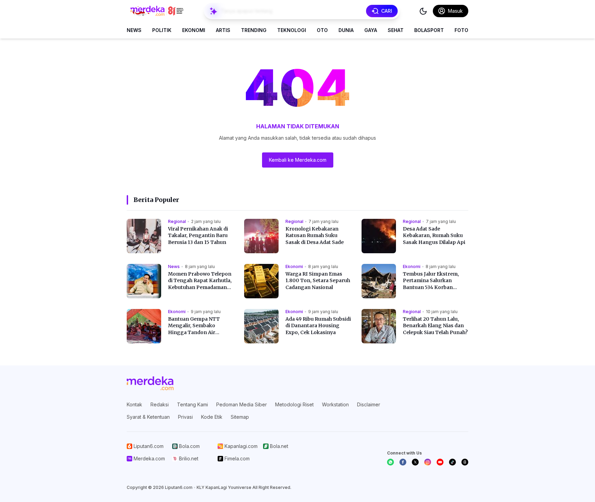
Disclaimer (368, 404)
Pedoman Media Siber (241, 404)
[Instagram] (427, 462)
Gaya (370, 30)
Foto (461, 30)
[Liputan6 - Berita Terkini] (150, 383)
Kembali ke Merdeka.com (297, 160)
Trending (254, 30)
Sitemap (240, 417)
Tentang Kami (192, 404)
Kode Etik (211, 417)
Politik (161, 30)
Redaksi (159, 404)
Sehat (396, 30)
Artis (223, 30)
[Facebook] (402, 462)
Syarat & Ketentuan (148, 417)
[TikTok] (452, 462)
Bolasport (429, 30)
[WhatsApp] (390, 462)
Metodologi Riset (294, 404)
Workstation (335, 404)
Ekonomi (193, 30)
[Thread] (464, 462)
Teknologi (291, 30)
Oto (322, 30)
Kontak (134, 404)
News (134, 30)
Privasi (185, 417)
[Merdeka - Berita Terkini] (157, 11)
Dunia (346, 30)
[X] (415, 462)
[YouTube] (440, 462)
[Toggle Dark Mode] (423, 11)
